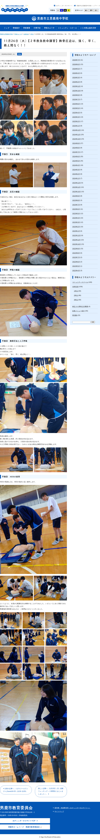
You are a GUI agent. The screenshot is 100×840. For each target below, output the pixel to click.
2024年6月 (76, 156)
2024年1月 (76, 178)
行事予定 (37, 28)
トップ (6, 28)
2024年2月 (76, 174)
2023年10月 (76, 191)
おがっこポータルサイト (64, 5)
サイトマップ (59, 811)
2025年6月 (76, 104)
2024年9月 (76, 143)
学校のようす (49, 28)
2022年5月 (76, 266)
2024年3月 (76, 169)
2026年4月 (76, 73)
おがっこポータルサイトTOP (23, 821)
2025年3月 (76, 117)
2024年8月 (76, 148)
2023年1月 (76, 231)
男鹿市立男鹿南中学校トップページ (88, 5)
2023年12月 (76, 183)
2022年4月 (76, 270)
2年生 (19, 54)
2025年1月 (76, 126)
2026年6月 (76, 64)
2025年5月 (76, 108)
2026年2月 (76, 82)
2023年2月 (76, 227)
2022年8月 (76, 253)
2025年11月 (76, 86)
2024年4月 (76, 165)
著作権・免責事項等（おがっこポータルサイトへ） (72, 808)
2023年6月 (76, 209)
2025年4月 (76, 112)
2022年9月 (76, 248)
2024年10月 (76, 139)
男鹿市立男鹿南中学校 (52, 18)
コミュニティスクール (80, 282)
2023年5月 (76, 213)
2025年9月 (76, 95)
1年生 (76, 291)
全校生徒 (75, 286)
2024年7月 (76, 152)
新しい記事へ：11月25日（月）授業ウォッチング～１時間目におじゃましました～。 (50, 791)
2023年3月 (76, 222)
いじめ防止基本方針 (88, 28)
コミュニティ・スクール (67, 28)
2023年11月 (76, 187)
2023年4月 (76, 218)
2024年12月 (76, 130)
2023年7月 (76, 205)
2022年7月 (76, 257)
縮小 (86, 10)
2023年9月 (76, 196)
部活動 (74, 315)
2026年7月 (76, 60)
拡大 (96, 10)
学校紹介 (16, 28)
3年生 (76, 300)
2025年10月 (76, 91)
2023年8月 (76, 200)
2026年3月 (76, 77)
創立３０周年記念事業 (80, 306)
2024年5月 (76, 161)
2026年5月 (76, 69)
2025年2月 (76, 121)
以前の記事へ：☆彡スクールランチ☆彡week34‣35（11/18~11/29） (15, 790)
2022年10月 (76, 244)
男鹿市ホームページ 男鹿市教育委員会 (24, 827)
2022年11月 (76, 240)
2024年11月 (76, 134)
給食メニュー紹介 (78, 311)
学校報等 (26, 28)
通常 (91, 10)
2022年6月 (76, 262)
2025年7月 (76, 99)
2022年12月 (76, 235)
